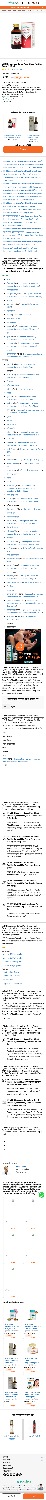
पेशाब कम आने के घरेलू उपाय (32, 582)
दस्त (8, 410)
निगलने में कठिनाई (12, 527)
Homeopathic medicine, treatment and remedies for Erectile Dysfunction (25, 603)
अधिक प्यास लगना (12, 590)
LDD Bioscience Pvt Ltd (15, 97)
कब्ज (4, 759)
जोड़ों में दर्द (10, 565)
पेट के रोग (10, 449)
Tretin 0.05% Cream (11, 972)
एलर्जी (8, 1018)
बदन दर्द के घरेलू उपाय (26, 315)
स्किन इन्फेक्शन (12, 509)
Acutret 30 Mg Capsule (12, 962)
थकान (9, 393)
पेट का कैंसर (11, 610)
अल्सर (9, 482)
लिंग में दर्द (10, 499)
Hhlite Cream (8, 980)
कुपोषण (9, 326)
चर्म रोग (9, 389)
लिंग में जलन (11, 586)
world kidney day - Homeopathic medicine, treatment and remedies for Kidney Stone (22, 488)
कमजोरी (9, 350)
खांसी (8, 375)
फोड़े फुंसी (10, 470)
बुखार (8, 364)
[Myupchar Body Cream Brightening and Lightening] (33, 1348)
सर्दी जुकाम (10, 531)
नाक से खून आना (12, 594)
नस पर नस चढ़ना (12, 464)
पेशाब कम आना (11, 582)
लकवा (9, 478)
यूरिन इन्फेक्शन (11, 354)
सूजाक (9, 417)
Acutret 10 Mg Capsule (12, 954)
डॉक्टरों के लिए (7, 1465)
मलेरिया (9, 521)
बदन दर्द (9, 315)
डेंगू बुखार (10, 576)
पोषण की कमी (11, 513)
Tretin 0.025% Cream (11, 976)
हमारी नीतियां (6, 1459)
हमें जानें (5, 1457)
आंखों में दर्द (10, 439)
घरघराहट (10, 538)
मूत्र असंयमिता (11, 322)
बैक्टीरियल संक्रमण (13, 474)
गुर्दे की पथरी (11, 486)
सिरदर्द (9, 443)
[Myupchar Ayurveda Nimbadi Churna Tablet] (33, 1314)
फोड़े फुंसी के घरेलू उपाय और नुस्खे (31, 470)
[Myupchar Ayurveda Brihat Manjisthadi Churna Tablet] (13, 1314)
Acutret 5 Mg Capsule (12, 966)
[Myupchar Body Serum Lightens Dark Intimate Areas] (13, 1382)
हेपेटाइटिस (10, 343)
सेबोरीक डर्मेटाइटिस (13, 517)
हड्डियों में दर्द (11, 311)
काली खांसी (10, 616)
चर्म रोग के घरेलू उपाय (25, 389)
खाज (8, 279)
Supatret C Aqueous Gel (12, 984)
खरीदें (33, 1496)
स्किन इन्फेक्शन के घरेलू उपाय (33, 509)
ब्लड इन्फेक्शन (11, 294)
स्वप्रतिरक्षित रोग (12, 290)
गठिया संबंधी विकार (13, 385)
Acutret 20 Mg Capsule (12, 958)
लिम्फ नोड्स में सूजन (13, 319)
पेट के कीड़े (10, 548)
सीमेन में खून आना (12, 495)
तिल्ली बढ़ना (10, 381)
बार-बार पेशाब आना (13, 559)
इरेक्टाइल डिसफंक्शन (13, 601)
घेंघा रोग (9, 420)
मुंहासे (8, 337)
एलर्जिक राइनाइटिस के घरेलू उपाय (31, 460)
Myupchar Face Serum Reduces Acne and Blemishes (33, 137)
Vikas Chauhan (22, 1166)
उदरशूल (9, 300)
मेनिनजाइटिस (11, 428)
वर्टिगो (8, 456)
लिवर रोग (10, 283)
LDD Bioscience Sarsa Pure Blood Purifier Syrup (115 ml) (12, 136)
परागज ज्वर (10, 460)
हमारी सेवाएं (6, 1462)
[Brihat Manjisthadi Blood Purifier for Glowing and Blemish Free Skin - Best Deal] (33, 1382)
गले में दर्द (9, 403)
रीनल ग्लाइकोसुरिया (13, 555)
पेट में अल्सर (10, 542)
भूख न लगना (11, 304)
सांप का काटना (11, 424)
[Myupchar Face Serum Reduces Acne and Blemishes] (13, 1348)
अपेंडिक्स (10, 432)
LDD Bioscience (12, 85)
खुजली (9, 397)
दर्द (7, 333)
